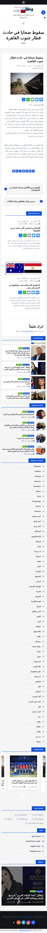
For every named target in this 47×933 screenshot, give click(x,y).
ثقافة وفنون (37, 631)
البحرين (38, 581)
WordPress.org (35, 851)
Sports (38, 491)
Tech (39, 496)
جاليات (39, 636)
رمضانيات (38, 641)
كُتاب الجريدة (37, 696)
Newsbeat (37, 486)
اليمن (39, 621)
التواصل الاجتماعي (35, 586)
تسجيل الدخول (36, 836)
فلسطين (38, 681)
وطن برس (37, 66)
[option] (23, 352)
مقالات (38, 732)
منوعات (38, 742)
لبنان (39, 707)
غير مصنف (37, 676)
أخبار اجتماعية (36, 516)
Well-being (21, 819)
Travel (38, 506)
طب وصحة (37, 661)
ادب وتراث (37, 551)
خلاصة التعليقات (35, 846)
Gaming (38, 476)
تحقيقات (38, 626)
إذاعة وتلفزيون (36, 536)
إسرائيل (38, 541)
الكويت (38, 616)
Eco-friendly (37, 815)
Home (23, 43)
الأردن (39, 566)
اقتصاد (20, 348)
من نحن (38, 737)
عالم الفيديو (37, 666)
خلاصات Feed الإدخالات (33, 841)
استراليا (20, 379)
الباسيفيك (38, 576)
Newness (37, 481)
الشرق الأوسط (36, 601)
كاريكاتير (38, 691)
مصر (29, 66)
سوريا (39, 656)
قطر (39, 686)
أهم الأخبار (25, 221)
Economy (37, 466)
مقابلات (38, 727)
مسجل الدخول (29, 331)
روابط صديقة (36, 646)
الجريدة (38, 591)
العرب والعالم (36, 611)
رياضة (39, 651)
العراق (39, 606)
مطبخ (39, 722)
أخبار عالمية (37, 521)
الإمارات (38, 571)
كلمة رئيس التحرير (35, 702)
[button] (3, 338)
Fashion (38, 471)
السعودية (38, 596)
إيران (39, 546)
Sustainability (21, 815)
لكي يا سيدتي (36, 712)
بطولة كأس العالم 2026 (34, 823)
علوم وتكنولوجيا (36, 671)
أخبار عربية (26, 365)
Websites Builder (27, 917)
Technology (36, 501)
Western (38, 511)
